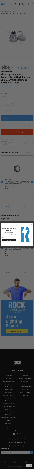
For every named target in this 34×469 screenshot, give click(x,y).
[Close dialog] (32, 224)
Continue (9, 240)
